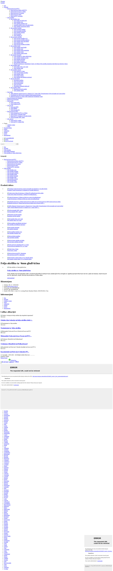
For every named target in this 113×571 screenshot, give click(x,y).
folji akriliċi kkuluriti (16, 55)
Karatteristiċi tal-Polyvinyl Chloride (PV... (15, 352)
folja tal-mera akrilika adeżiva (21, 40)
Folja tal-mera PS (15, 110)
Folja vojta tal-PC (15, 102)
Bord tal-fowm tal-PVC (13, 8)
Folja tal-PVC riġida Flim (17, 122)
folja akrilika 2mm (18, 74)
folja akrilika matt (15, 65)
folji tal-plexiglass (15, 78)
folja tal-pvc (10, 119)
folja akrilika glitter (15, 87)
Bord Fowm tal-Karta (13, 99)
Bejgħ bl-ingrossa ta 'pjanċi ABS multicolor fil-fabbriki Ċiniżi (27, 96)
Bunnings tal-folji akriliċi (20, 89)
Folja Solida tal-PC (16, 104)
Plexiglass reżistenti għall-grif (21, 86)
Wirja (8, 126)
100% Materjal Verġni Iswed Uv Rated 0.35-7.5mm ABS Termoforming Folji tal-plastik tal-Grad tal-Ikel (38, 93)
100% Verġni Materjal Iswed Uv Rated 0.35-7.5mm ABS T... (23, 207)
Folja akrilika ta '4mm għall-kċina (22, 56)
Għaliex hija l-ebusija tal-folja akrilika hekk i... (17, 320)
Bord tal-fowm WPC (16, 14)
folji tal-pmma (17, 34)
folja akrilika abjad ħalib (20, 47)
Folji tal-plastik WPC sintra (18, 117)
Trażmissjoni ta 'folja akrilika (11, 328)
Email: (5, 286)
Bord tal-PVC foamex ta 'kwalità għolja (21, 116)
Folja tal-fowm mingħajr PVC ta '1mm (17, 246)
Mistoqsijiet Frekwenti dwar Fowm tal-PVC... (16, 336)
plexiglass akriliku (18, 80)
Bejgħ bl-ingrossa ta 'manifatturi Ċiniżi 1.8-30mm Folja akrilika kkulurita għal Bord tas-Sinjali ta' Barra (41, 63)
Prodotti (6, 7)
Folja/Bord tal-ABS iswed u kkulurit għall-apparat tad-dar (26, 95)
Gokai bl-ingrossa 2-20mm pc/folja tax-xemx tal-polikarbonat (23, 199)
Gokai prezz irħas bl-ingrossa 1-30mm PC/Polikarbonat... (22, 194)
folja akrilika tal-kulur (19, 59)
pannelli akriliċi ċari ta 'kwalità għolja (23, 25)
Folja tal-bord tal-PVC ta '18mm (19, 113)
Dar (5, 5)
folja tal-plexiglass (18, 81)
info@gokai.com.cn (12, 286)
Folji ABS (10, 92)
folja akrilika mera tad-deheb (21, 41)
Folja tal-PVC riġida (16, 120)
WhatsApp (13, 360)
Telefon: (6, 285)
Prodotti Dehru (8, 128)
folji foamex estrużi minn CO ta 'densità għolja (19, 259)
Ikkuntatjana (7, 135)
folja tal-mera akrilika (16, 37)
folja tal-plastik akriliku (20, 31)
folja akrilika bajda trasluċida (21, 50)
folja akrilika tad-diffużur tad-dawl (23, 77)
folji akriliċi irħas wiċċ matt (21, 66)
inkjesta (9, 278)
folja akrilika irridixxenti (20, 62)
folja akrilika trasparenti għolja (22, 26)
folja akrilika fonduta (16, 28)
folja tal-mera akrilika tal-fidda (22, 44)
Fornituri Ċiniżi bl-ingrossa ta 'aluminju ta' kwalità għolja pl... (23, 190)
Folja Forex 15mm (12, 250)
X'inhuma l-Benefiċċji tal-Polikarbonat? (14, 344)
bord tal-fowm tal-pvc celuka (18, 11)
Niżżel (5, 132)
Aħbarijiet (6, 131)
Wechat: (6, 289)
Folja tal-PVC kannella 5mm (18, 114)
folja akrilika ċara (15, 19)
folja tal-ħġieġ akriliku (19, 29)
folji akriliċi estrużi (19, 75)
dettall (12, 278)
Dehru (5, 129)
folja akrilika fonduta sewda (21, 58)
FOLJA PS (10, 105)
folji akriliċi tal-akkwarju (20, 20)
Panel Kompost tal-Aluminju (14, 98)
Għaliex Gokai (11, 125)
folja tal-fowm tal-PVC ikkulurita (16, 255)
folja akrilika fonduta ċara (20, 23)
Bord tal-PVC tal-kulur (17, 16)
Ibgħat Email (4, 358)
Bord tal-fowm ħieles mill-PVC (19, 10)
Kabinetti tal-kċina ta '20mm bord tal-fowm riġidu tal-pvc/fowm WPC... (26, 203)
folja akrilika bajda (15, 46)
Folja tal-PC (10, 101)
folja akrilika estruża (16, 69)
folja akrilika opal (18, 43)
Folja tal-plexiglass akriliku (21, 72)
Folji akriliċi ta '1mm (19, 71)
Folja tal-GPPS (14, 107)
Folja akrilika (10, 17)
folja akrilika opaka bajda (20, 53)
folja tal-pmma (17, 84)
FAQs (5, 134)
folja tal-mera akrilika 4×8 (20, 38)
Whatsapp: (7, 288)
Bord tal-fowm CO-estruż (17, 13)
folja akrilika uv (18, 35)
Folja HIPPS (14, 108)
